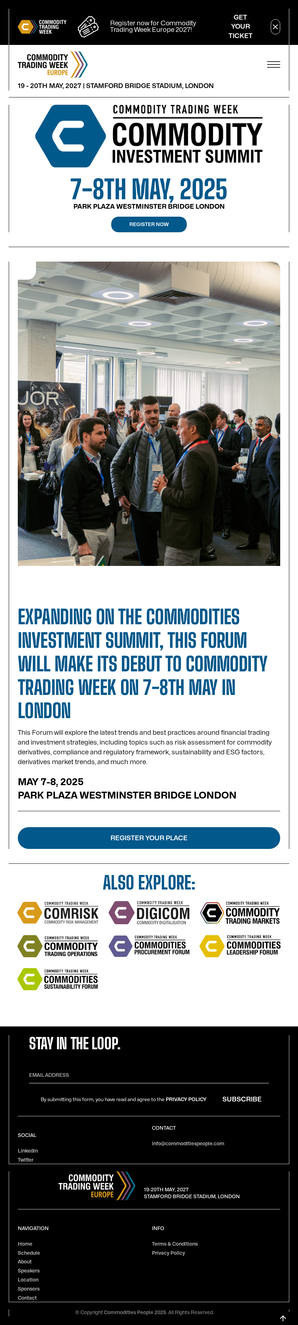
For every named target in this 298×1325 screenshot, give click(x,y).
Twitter (25, 1160)
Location (28, 1280)
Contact (27, 1298)
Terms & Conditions (175, 1244)
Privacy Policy (186, 1099)
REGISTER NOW (149, 224)
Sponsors (29, 1289)
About (25, 1261)
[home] (53, 64)
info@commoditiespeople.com (188, 1143)
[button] (273, 64)
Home (25, 1244)
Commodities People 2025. (136, 1312)
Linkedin (28, 1151)
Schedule (29, 1253)
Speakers (29, 1270)
